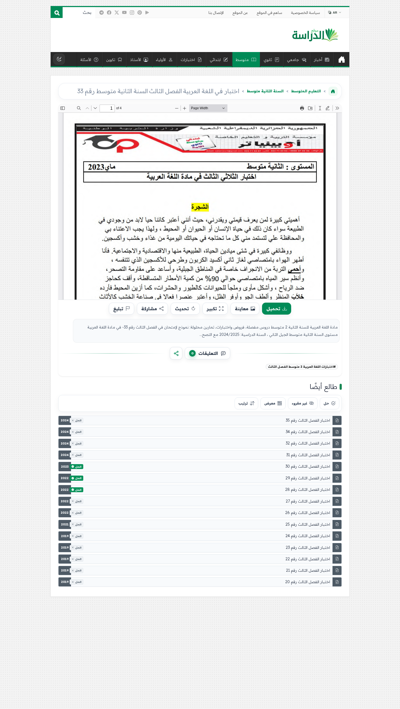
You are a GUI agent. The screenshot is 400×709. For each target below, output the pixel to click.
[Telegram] (101, 12)
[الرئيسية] (341, 59)
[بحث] (57, 12)
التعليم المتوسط (306, 91)
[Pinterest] (139, 12)
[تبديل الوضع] (59, 59)
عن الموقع (240, 12)
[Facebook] (109, 12)
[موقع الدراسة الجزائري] (315, 35)
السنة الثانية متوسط (265, 91)
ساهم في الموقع (269, 12)
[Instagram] (132, 12)
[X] (116, 12)
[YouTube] (124, 12)
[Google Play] (147, 12)
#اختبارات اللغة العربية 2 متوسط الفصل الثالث (302, 367)
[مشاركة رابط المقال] (176, 353)
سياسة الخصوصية (305, 12)
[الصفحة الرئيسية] (333, 91)
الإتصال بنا (216, 12)
